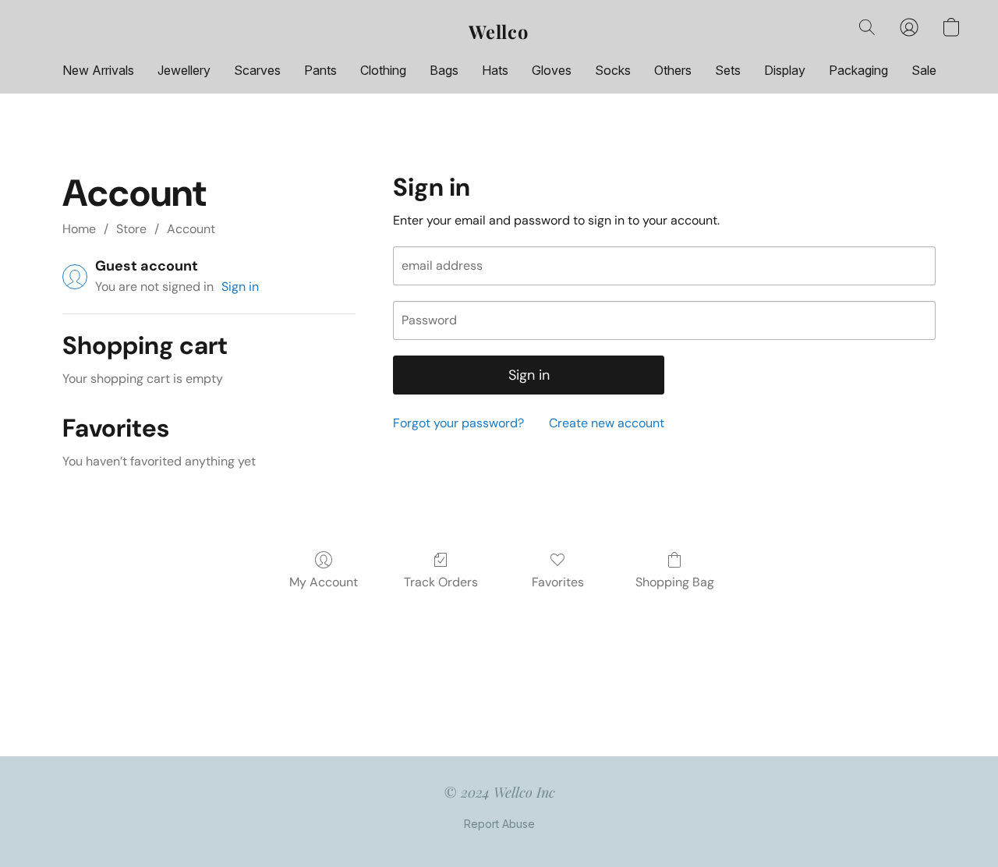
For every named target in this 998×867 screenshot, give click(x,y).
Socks (613, 70)
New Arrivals (98, 70)
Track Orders (441, 582)
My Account (323, 582)
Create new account (606, 423)
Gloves (552, 70)
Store (131, 229)
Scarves (257, 70)
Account (191, 229)
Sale (923, 70)
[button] (499, 31)
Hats (495, 70)
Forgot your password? (458, 423)
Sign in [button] (240, 286)
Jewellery (184, 70)
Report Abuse (499, 823)
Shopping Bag (674, 582)
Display (784, 70)
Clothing (383, 70)
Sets (728, 70)
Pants (320, 70)
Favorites (558, 582)
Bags (444, 70)
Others (673, 70)
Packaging (858, 70)
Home (79, 229)
